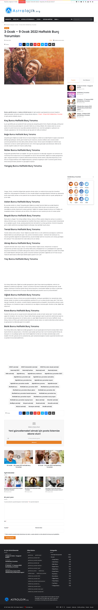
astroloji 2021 (15, 370)
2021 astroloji (14, 367)
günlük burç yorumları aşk (22, 377)
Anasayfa (8, 19)
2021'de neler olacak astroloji (49, 367)
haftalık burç (13, 386)
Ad (5, 521)
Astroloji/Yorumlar (27, 19)
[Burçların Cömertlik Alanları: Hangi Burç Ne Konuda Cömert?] (55, 482)
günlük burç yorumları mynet (44, 380)
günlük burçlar (53, 383)
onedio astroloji (53, 403)
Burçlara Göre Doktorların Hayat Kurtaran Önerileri (13, 489)
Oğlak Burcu (55, 578)
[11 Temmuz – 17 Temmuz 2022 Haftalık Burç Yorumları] (71, 101)
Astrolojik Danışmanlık (56, 554)
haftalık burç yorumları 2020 (34, 576)
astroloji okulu (53, 370)
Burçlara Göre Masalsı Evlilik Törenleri (33, 489)
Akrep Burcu (55, 559)
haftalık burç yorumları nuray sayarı (45, 396)
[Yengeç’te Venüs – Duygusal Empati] (71, 88)
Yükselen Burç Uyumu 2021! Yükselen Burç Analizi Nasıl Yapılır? (84, 107)
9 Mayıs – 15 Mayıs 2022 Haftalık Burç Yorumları (83, 114)
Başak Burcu (55, 566)
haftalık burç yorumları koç (48, 393)
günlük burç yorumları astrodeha (44, 377)
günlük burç (21, 373)
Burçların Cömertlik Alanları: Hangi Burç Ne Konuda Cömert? (40, 1)
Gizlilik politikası (81, 607)
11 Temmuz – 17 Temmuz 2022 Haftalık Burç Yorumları (85, 100)
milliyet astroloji (15, 403)
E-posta (6, 527)
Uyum (38, 19)
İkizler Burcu (55, 571)
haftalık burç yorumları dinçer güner (24, 390)
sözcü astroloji (21, 406)
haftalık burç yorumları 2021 (29, 386)
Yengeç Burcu (55, 585)
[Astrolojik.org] (27, 10)
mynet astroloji (28, 403)
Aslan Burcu (55, 561)
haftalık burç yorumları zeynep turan (22, 400)
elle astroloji (10, 373)
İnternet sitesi (38, 527)
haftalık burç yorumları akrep (50, 386)
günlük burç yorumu (39, 383)
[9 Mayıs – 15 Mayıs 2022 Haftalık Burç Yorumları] (71, 116)
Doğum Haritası (47, 19)
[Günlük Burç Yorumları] (71, 95)
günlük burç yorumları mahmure (34, 565)
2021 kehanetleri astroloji (29, 367)
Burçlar (15, 19)
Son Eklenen (86, 80)
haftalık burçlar (31, 573)
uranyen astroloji (34, 406)
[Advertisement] (17, 98)
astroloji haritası (28, 370)
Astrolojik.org (29, 607)
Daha (55, 19)
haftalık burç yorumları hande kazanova (24, 393)
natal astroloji (41, 403)
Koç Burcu (54, 573)
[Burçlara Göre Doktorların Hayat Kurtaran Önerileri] (13, 482)
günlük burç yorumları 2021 (54, 373)
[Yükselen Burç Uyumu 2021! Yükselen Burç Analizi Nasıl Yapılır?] (71, 108)
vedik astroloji (47, 406)
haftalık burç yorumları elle (47, 390)
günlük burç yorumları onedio (20, 383)
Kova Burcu (55, 576)
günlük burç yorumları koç (24, 380)
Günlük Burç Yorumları (83, 92)
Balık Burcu (55, 564)
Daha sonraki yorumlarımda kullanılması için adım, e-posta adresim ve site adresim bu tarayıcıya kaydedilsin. (32, 534)
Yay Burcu (54, 583)
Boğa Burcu (55, 569)
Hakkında (74, 607)
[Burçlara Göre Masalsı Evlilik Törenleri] (34, 482)
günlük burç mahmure (35, 373)
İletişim (87, 607)
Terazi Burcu (55, 580)
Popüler (73, 80)
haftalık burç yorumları (41, 573)
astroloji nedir (41, 370)
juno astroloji (40, 400)
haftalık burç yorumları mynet (22, 396)
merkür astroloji (53, 400)
